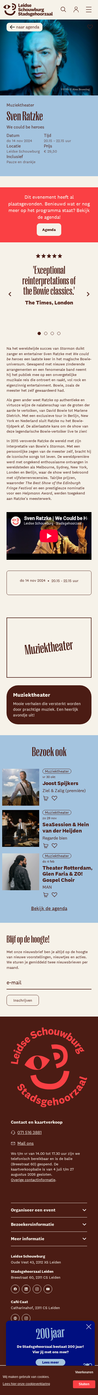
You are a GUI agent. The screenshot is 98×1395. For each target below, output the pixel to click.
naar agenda (27, 27)
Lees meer (50, 1362)
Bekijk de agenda (49, 908)
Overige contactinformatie (33, 1179)
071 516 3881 (29, 1132)
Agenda (49, 229)
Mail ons (25, 1143)
